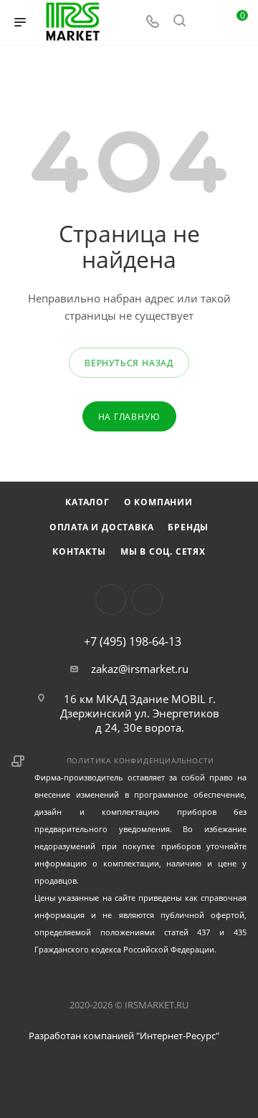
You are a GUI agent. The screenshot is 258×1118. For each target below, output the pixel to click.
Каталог (87, 502)
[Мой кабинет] (206, 22)
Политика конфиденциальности (141, 760)
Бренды (188, 527)
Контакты (78, 551)
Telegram (147, 599)
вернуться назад (129, 363)
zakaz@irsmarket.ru (139, 668)
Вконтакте (110, 599)
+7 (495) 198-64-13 (132, 641)
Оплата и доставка (101, 527)
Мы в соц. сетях (163, 551)
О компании (158, 502)
